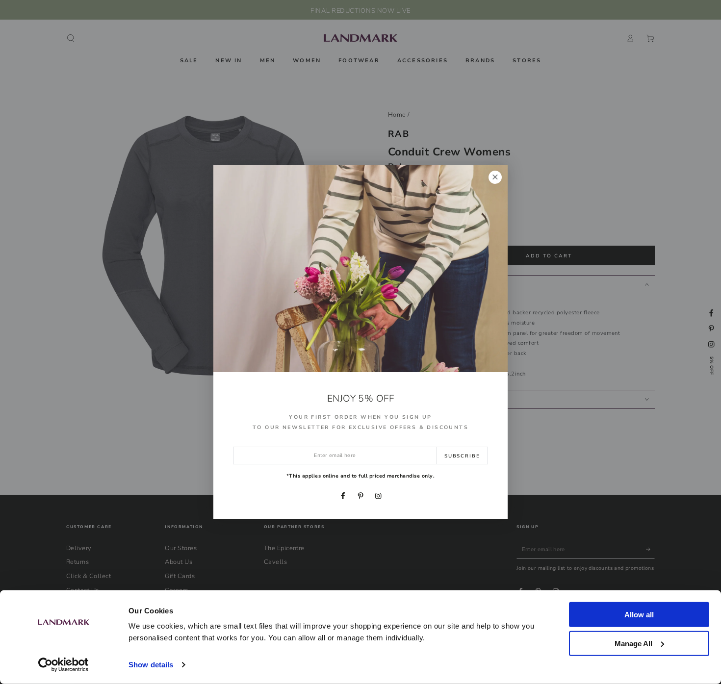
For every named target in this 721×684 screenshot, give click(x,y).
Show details (151, 664)
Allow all (639, 614)
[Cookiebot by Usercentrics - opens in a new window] (63, 665)
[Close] (495, 177)
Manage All (633, 643)
